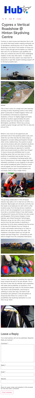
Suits (10, 19)
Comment (4, 343)
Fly (3, 19)
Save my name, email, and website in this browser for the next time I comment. (17, 387)
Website (3, 378)
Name (3, 365)
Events (19, 19)
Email (3, 372)
